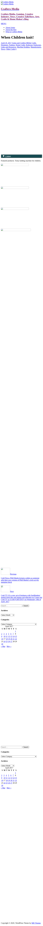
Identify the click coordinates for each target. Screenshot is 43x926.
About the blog (11, 30)
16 (2, 639)
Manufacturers (36, 47)
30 (2, 644)
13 (11, 636)
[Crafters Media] (7, 2)
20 (11, 639)
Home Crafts (20, 45)
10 (4, 636)
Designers (4, 45)
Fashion (12, 45)
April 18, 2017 (6, 43)
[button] (3, 24)
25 (7, 641)
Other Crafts (10, 49)
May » (9, 646)
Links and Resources (8, 47)
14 (14, 636)
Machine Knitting (23, 47)
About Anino (10, 28)
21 (14, 639)
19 (9, 639)
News (3, 49)
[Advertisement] (21, 68)
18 (7, 639)
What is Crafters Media (14, 32)
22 (16, 639)
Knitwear (29, 45)
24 (4, 641)
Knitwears (37, 45)
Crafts (34, 43)
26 (9, 641)
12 (9, 636)
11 (7, 636)
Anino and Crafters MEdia (21, 43)
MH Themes (36, 923)
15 (16, 636)
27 (11, 641)
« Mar (3, 646)
